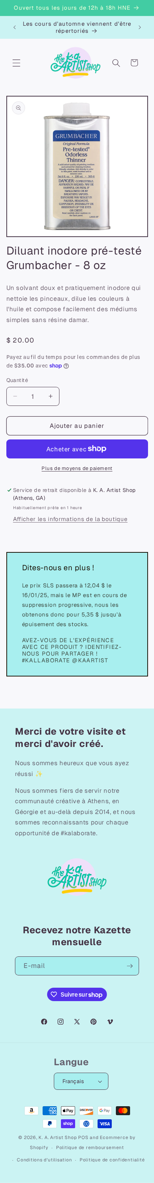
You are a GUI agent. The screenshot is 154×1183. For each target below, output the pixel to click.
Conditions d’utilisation (44, 1160)
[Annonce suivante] (140, 27)
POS (83, 1138)
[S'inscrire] (130, 966)
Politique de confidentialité (112, 1160)
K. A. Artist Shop (57, 1138)
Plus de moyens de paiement (76, 468)
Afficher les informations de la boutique (70, 519)
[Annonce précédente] (14, 27)
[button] (16, 63)
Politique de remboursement (90, 1148)
